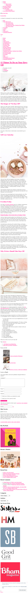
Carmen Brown (6, 482)
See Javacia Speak (9, 26)
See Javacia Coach (9, 24)
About (4, 2)
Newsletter (5, 27)
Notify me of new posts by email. (9, 398)
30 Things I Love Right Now (10, 344)
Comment (3, 378)
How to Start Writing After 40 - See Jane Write (12, 489)
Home (4, 1)
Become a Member (7, 6)
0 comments (5, 70)
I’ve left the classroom (9, 204)
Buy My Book (6, 8)
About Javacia (9, 5)
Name (2, 388)
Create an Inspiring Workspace (16, 356)
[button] (1, 35)
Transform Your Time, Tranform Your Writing (15, 25)
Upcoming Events (7, 7)
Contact (4, 28)
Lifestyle (5, 69)
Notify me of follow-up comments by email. (11, 396)
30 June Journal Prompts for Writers (10, 476)
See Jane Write (3, 15)
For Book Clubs (9, 9)
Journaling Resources (7, 32)
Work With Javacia (7, 21)
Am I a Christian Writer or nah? (9, 477)
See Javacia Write (9, 22)
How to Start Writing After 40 (9, 474)
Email (2, 391)
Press (4, 30)
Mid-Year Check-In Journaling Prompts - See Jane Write (14, 487)
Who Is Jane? (8, 4)
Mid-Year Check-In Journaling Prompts (11, 473)
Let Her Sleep (13, 362)
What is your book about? (8, 472)
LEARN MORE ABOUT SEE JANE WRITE (10, 422)
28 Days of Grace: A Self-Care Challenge (18, 369)
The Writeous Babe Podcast (9, 11)
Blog (4, 20)
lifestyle (4, 341)
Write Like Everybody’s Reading (10, 345)
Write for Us (5, 31)
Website (2, 393)
